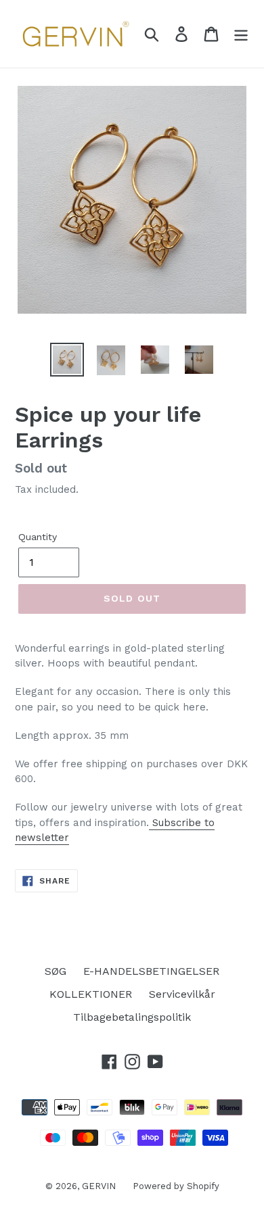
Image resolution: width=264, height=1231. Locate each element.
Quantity (37, 536)
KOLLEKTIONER (90, 994)
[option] (67, 359)
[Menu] (241, 34)
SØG (55, 971)
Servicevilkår (182, 994)
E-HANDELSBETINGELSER (151, 971)
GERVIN (99, 1186)
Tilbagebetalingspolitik (132, 1017)
